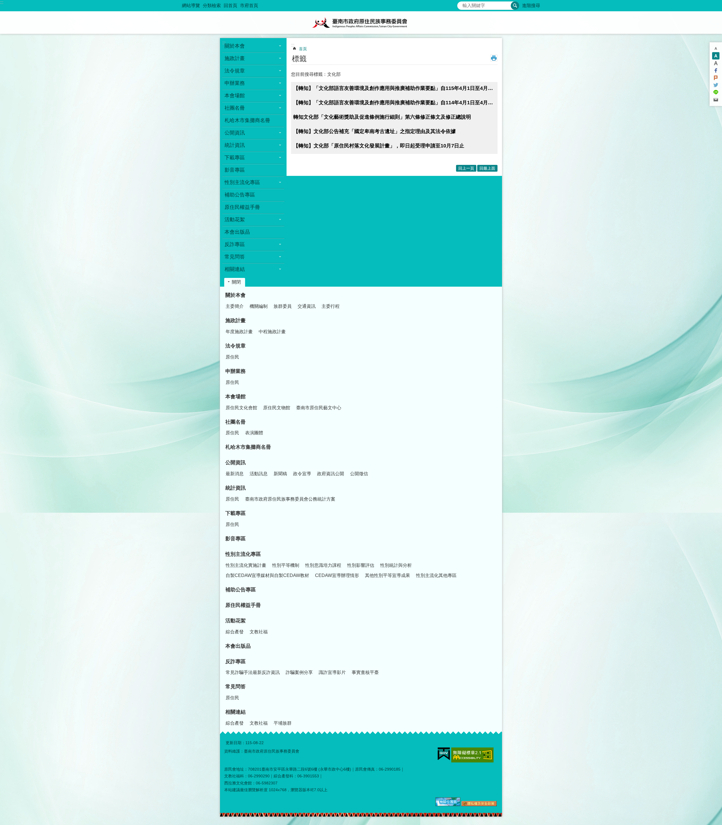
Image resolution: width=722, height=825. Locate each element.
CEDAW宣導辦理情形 (337, 575)
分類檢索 (212, 5)
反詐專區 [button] (234, 244)
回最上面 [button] (487, 168)
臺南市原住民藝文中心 (318, 407)
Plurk (715, 77)
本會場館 (235, 396)
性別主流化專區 (243, 554)
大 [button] (715, 63)
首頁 (303, 49)
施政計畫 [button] (234, 58)
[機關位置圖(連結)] (447, 804)
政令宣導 (302, 473)
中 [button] (715, 55)
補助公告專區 (239, 195)
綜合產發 (235, 631)
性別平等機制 (285, 565)
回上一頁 (466, 168)
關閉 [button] (236, 282)
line (715, 92)
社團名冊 (235, 422)
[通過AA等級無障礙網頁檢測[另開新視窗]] (472, 754)
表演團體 (254, 432)
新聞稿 (280, 473)
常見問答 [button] (234, 257)
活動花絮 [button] (234, 219)
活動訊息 (259, 473)
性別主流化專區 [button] (242, 182)
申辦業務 (235, 371)
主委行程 (331, 306)
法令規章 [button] (234, 71)
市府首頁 (249, 5)
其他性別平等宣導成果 (387, 575)
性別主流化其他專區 (436, 575)
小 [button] (715, 48)
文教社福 (259, 631)
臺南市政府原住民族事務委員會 (361, 22)
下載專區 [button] (234, 157)
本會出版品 (237, 232)
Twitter (715, 85)
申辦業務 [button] (234, 83)
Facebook (715, 70)
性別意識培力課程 (323, 565)
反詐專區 (235, 661)
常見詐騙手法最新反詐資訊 (253, 672)
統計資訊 (235, 488)
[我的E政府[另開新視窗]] (444, 753)
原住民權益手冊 (242, 207)
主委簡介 (235, 306)
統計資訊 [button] (234, 145)
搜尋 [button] (515, 5)
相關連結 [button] (234, 269)
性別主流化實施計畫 (246, 565)
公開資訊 (235, 462)
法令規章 (235, 346)
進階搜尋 (531, 5)
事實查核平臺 (365, 672)
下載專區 (235, 513)
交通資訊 (307, 306)
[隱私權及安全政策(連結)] (479, 804)
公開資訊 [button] (234, 133)
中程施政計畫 (272, 331)
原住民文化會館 (241, 407)
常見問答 (235, 686)
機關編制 (259, 306)
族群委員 (283, 306)
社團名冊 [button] (234, 108)
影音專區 (234, 170)
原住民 (232, 357)
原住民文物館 (276, 407)
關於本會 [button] (234, 46)
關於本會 (235, 295)
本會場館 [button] (234, 95)
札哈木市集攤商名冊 (247, 120)
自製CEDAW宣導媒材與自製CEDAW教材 (267, 575)
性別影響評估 (360, 565)
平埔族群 (283, 723)
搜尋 (461, 4)
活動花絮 (235, 620)
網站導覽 (191, 5)
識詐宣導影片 (332, 672)
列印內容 (494, 58)
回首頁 (230, 5)
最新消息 (235, 473)
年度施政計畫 (239, 331)
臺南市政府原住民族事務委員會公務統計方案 (290, 499)
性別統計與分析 (396, 565)
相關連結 (235, 712)
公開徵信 (359, 473)
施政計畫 (235, 320)
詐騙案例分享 (299, 672)
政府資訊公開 (330, 473)
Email (715, 99)
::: (1, 2)
